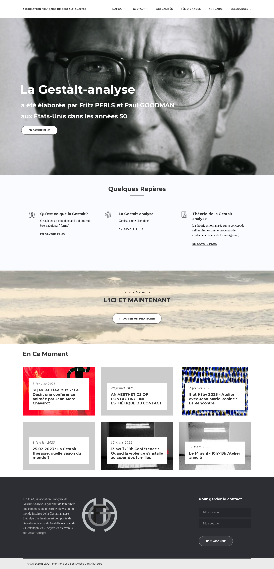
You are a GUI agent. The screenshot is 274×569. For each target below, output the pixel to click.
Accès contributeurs (89, 563)
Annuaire (215, 8)
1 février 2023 (44, 442)
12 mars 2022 (121, 442)
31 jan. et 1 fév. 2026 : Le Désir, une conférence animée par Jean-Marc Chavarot (56, 396)
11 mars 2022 (199, 447)
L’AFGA (117, 8)
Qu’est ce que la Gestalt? (64, 214)
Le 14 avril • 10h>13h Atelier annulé (214, 455)
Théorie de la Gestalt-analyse (213, 216)
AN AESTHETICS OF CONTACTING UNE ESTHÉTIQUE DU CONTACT (136, 399)
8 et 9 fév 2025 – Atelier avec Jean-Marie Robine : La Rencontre (213, 399)
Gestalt (139, 8)
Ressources (239, 8)
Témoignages (191, 8)
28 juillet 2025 (122, 388)
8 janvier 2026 (44, 383)
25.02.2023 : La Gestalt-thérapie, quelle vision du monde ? (57, 453)
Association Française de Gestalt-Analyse (54, 9)
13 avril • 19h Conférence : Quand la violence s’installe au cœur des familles (137, 453)
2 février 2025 (200, 388)
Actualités (164, 8)
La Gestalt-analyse (136, 214)
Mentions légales (63, 563)
